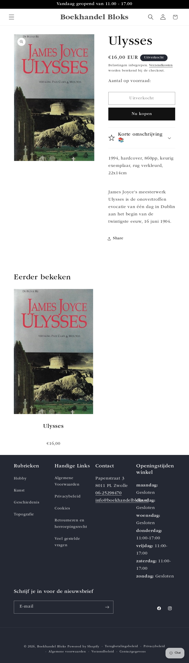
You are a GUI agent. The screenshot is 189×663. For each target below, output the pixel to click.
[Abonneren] (107, 607)
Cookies (62, 509)
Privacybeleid (67, 497)
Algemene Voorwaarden (67, 481)
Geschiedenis (26, 503)
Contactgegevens (133, 651)
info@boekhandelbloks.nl (122, 501)
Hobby (20, 479)
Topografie (24, 515)
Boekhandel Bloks (51, 646)
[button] (12, 17)
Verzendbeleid (103, 651)
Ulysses (53, 426)
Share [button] (118, 238)
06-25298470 (108, 493)
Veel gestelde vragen (67, 542)
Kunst (19, 491)
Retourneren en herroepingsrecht (71, 524)
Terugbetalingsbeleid (121, 646)
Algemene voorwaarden (67, 651)
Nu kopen (142, 114)
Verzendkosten (161, 65)
